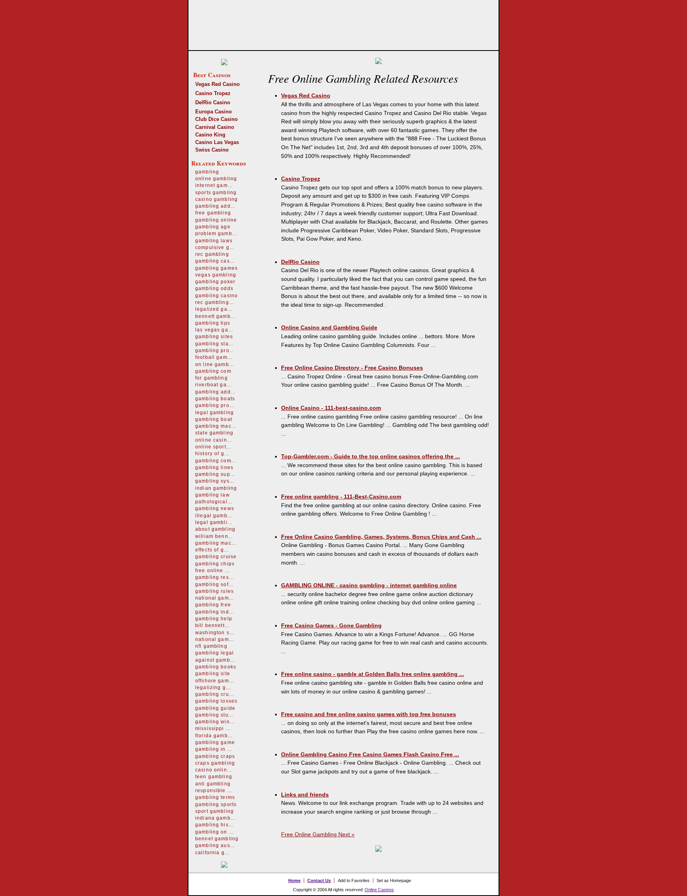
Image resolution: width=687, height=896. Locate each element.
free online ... (212, 570)
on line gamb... (214, 364)
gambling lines (214, 467)
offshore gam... (214, 680)
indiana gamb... (215, 818)
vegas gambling (215, 275)
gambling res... (214, 577)
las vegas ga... (214, 329)
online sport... (213, 446)
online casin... (213, 440)
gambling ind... (214, 612)
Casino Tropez (213, 93)
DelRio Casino (212, 102)
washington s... (214, 632)
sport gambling (214, 811)
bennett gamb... (215, 316)
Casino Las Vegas (217, 142)
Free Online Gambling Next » (318, 834)
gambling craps (215, 756)
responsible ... (213, 790)
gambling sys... (214, 481)
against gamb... (215, 660)
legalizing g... (213, 687)
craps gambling (215, 763)
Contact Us (319, 880)
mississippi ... (213, 728)
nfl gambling (211, 646)
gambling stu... (214, 715)
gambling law (212, 495)
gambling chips (215, 563)
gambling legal (214, 653)
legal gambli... (213, 522)
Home (294, 880)
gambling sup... (215, 474)
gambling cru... (214, 694)
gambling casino (216, 295)
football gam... (213, 357)
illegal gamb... (213, 515)
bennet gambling (217, 838)
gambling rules (214, 591)
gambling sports (216, 804)
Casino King (210, 135)
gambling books (215, 666)
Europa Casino (213, 112)
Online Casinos (379, 889)
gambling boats (215, 398)
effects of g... (212, 549)
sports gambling (216, 192)
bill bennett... (212, 625)
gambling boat (213, 419)
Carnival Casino (214, 127)
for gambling (211, 378)
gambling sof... (214, 584)
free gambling (213, 212)
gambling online (216, 220)
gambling (207, 171)
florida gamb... (214, 735)
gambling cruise (216, 556)
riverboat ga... (213, 384)
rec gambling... (214, 302)
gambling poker (215, 281)
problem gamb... (216, 233)
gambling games (216, 268)
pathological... (213, 501)
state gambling (214, 432)
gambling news (214, 508)
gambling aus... (215, 845)
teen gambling (213, 776)
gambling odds (214, 288)
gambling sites (214, 336)
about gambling (215, 529)
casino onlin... (213, 769)
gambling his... (214, 824)
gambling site (212, 673)
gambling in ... (213, 749)
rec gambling (212, 254)
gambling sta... (214, 343)
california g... (212, 852)
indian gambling (216, 488)
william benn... (214, 536)
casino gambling (216, 199)
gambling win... (215, 721)
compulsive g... (214, 247)
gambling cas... (215, 261)
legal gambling (214, 412)
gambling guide (215, 708)
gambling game (215, 742)
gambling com (213, 371)
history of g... (212, 453)
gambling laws (214, 240)
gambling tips (212, 323)
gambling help (213, 618)
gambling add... (215, 206)
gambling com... (215, 460)
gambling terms (215, 797)
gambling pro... (214, 350)
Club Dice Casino (216, 119)
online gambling (216, 178)
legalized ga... (213, 309)
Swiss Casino (212, 150)
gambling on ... (214, 832)
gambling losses (216, 701)
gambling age (213, 226)
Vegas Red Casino (217, 84)
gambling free (213, 604)
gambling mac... (215, 426)
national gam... (214, 598)
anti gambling (213, 783)
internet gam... (214, 185)
